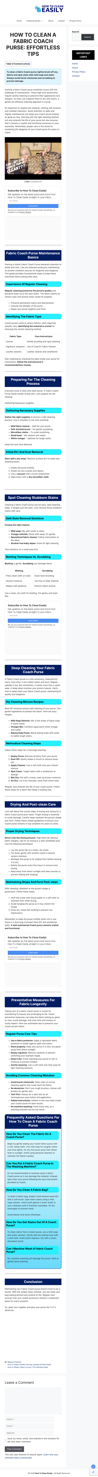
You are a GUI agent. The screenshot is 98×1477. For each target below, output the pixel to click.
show (26, 64)
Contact (61, 21)
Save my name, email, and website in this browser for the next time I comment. (33, 1440)
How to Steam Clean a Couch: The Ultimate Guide (28, 1367)
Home (19, 21)
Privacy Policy (75, 21)
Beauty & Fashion (14, 1362)
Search (87, 37)
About (50, 21)
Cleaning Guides (34, 21)
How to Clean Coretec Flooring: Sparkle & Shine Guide (29, 1364)
